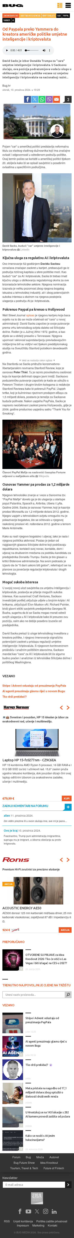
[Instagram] (45, 1211)
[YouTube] (28, 1211)
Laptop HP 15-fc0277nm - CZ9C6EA (29, 760)
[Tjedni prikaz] (59, 5)
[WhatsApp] (42, 99)
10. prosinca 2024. (29, 830)
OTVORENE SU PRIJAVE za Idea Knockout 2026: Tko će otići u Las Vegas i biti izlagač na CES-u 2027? (46, 959)
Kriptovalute (49, 15)
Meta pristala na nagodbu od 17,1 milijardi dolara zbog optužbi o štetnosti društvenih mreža (46, 1092)
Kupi (67, 798)
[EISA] (37, 1198)
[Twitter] (34, 99)
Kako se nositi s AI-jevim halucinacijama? (40, 1137)
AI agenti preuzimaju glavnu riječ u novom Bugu (33, 691)
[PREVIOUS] (61, 707)
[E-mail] (56, 99)
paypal (66, 15)
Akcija (65, 930)
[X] (37, 1211)
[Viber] (49, 99)
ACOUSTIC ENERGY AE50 (21, 908)
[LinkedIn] (54, 1211)
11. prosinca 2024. (22, 815)
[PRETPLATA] (68, 1185)
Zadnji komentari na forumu (25, 806)
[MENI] (68, 5)
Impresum (23, 1225)
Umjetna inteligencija (30, 15)
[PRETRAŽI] (68, 994)
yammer (6, 20)
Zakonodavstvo (10, 15)
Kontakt (52, 1225)
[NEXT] (68, 707)
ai (13, 20)
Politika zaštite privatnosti (51, 1221)
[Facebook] (27, 99)
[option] (37, 758)
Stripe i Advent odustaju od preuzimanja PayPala (34, 686)
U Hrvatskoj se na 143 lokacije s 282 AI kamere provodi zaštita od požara (47, 1114)
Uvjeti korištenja (23, 1221)
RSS (7, 1221)
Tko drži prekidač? (14, 697)
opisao (30, 315)
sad (59, 15)
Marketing (38, 1225)
